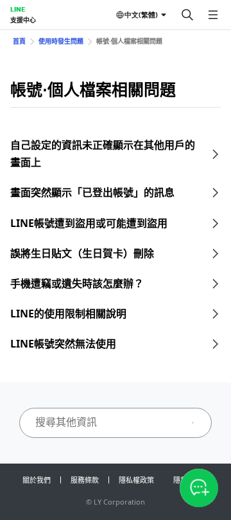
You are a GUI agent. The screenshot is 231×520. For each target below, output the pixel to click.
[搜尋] (187, 15)
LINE (17, 8)
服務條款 (85, 480)
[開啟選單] (213, 15)
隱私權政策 (136, 480)
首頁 (19, 41)
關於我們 (36, 480)
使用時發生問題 (60, 41)
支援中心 (23, 19)
